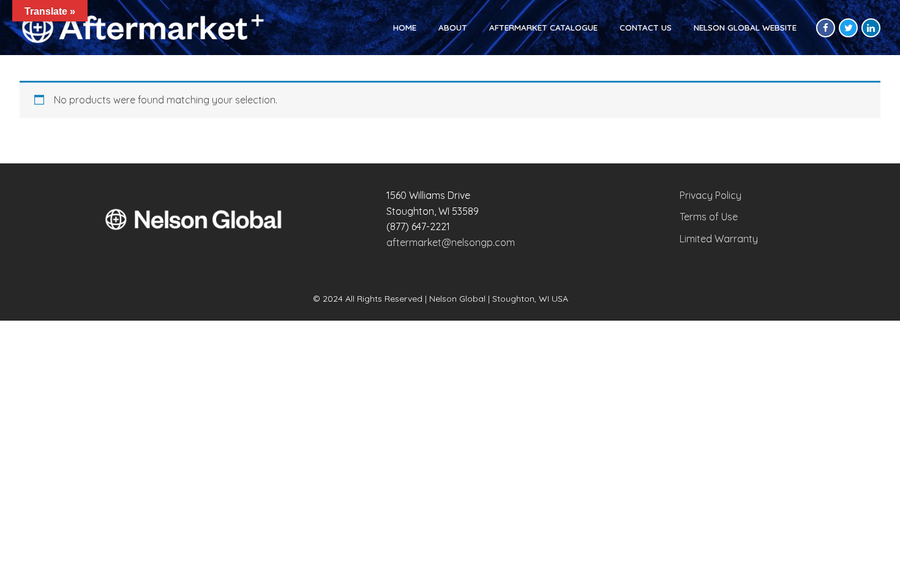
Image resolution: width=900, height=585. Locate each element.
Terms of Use (709, 217)
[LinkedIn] (870, 27)
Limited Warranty (719, 239)
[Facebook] (825, 27)
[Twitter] (848, 27)
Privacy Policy (710, 195)
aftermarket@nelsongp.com (450, 242)
